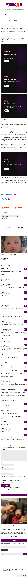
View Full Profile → (14, 536)
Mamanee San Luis (5, 329)
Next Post (20, 227)
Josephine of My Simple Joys (7, 389)
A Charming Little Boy (5, 210)
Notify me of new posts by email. (9, 482)
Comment (3, 449)
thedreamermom (4, 268)
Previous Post (7, 227)
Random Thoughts (5, 258)
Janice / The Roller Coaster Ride (7, 370)
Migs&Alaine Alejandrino (6, 284)
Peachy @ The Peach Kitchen (7, 421)
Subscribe (4, 550)
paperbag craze (5, 218)
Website (3, 471)
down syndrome (5, 216)
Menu (4, 14)
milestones (16, 216)
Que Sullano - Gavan (5, 403)
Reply (25, 268)
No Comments (18, 22)
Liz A (3, 277)
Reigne (2, 434)
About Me (16, 568)
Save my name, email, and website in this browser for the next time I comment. (14, 477)
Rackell (2, 345)
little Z (11, 216)
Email (2, 467)
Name (2, 462)
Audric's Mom (4, 305)
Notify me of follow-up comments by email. (11, 480)
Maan (2, 311)
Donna (2, 298)
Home (11, 568)
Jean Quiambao (4, 410)
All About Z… (4, 262)
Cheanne (3, 362)
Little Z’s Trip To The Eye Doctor (8, 254)
